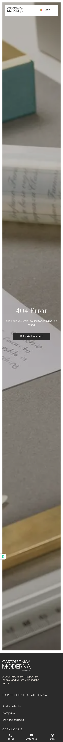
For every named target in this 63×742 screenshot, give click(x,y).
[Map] (52, 735)
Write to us (31, 739)
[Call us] (10, 735)
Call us (10, 739)
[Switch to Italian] (41, 9)
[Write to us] (31, 735)
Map (52, 739)
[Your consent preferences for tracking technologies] (3, 556)
